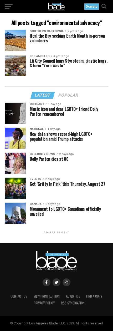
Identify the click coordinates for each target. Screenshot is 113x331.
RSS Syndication (73, 302)
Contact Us (19, 296)
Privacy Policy (44, 302)
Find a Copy (94, 296)
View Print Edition (47, 296)
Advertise (73, 296)
